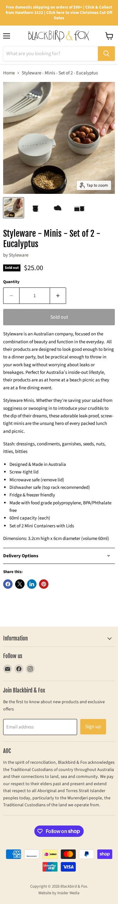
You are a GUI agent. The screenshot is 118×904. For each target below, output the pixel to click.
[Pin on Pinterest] (43, 584)
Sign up (93, 726)
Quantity (11, 282)
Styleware (18, 255)
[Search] (106, 53)
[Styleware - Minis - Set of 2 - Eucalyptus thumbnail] (13, 208)
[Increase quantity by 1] (58, 295)
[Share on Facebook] (8, 584)
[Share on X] (20, 584)
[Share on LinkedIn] (32, 584)
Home (9, 73)
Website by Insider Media (59, 893)
